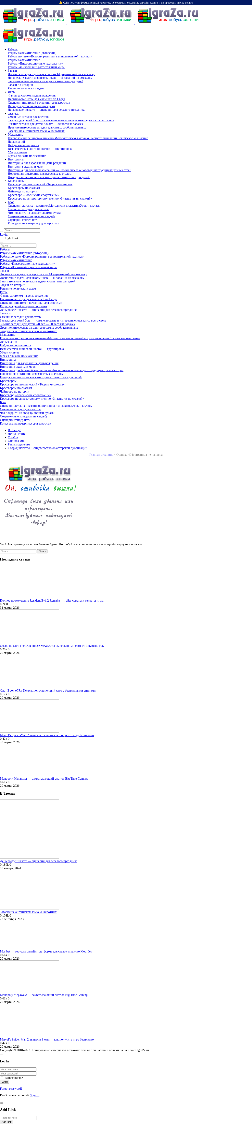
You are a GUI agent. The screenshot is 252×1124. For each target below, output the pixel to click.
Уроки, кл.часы (90, 205)
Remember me (14, 1077)
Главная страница (101, 454)
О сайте (13, 437)
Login (3, 234)
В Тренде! (14, 430)
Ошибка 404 (16, 440)
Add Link (7, 1121)
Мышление (15, 134)
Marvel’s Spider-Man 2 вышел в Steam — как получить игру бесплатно (47, 735)
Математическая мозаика (73, 138)
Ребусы (13, 49)
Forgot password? (11, 1088)
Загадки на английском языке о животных (28, 912)
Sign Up (35, 1095)
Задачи (12, 70)
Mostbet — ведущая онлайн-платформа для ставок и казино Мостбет (46, 951)
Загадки (13, 113)
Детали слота (17, 433)
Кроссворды (16, 180)
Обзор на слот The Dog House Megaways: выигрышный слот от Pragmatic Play (52, 645)
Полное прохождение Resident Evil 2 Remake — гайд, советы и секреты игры (52, 600)
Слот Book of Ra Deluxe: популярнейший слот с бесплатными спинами (48, 690)
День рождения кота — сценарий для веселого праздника (38, 861)
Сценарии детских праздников (28, 205)
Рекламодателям (19, 444)
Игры (11, 92)
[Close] (1, 1054)
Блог (11, 202)
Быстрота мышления (103, 138)
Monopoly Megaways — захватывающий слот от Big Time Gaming (44, 778)
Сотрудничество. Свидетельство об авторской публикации (47, 448)
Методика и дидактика (64, 205)
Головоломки (17, 138)
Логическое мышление (132, 138)
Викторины (16, 159)
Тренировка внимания (41, 138)
